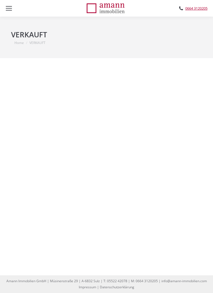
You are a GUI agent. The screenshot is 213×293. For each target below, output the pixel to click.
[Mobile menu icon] (9, 8)
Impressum (87, 287)
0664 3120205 (196, 8)
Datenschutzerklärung (117, 287)
